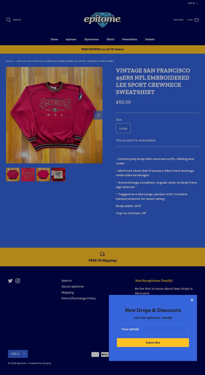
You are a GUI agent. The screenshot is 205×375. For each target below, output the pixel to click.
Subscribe (153, 343)
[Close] (192, 300)
